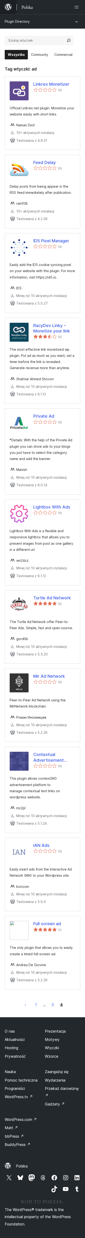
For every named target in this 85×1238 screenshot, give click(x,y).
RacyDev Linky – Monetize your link (51, 328)
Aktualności (15, 1039)
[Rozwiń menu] (77, 7)
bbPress (14, 1136)
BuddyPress (17, 1144)
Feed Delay (44, 162)
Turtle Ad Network (52, 597)
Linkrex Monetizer (51, 84)
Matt (11, 1127)
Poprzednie (25, 1004)
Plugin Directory (17, 21)
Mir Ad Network (49, 676)
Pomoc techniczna (21, 1080)
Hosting (11, 1047)
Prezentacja (55, 1031)
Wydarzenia (55, 1080)
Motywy (52, 1039)
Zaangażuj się (56, 1071)
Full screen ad (47, 923)
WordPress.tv (19, 1096)
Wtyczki (52, 1047)
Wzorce (51, 1056)
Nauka (10, 1071)
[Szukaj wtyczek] (68, 40)
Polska (22, 1166)
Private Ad (43, 416)
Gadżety (55, 1104)
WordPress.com (21, 1119)
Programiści (15, 1088)
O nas (10, 1031)
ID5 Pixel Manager (51, 240)
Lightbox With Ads (51, 506)
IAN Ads (41, 845)
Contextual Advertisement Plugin (48, 757)
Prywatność (15, 1056)
